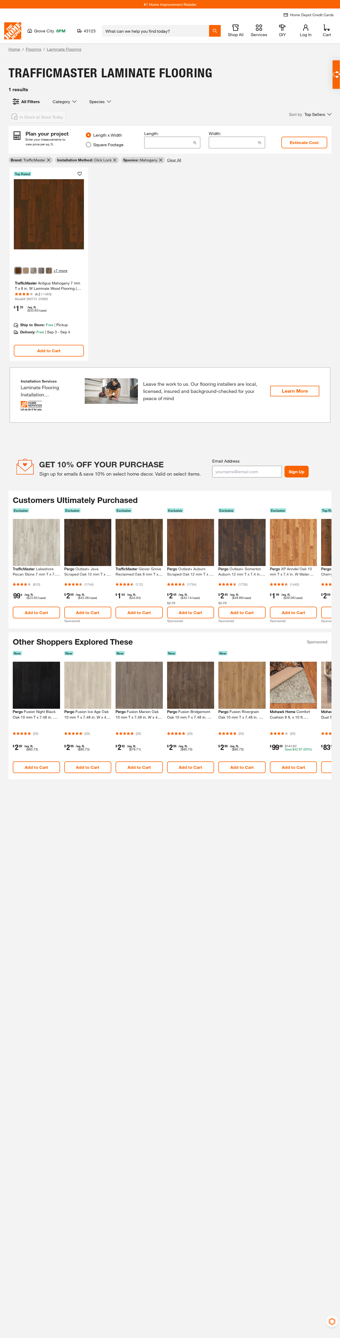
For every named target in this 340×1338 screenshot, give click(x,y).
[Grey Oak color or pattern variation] (49, 270)
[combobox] (155, 30)
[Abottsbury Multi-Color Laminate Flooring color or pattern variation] (33, 270)
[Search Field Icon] (215, 31)
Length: (151, 133)
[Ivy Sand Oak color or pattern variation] (26, 270)
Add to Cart (49, 350)
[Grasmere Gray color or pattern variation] (41, 270)
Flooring (33, 49)
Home (14, 49)
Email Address (226, 460)
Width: (215, 133)
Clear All (174, 160)
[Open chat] (336, 74)
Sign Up (296, 471)
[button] (310, 114)
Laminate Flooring (64, 49)
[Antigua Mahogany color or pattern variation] (18, 270)
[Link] (49, 264)
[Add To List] (79, 174)
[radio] (88, 135)
